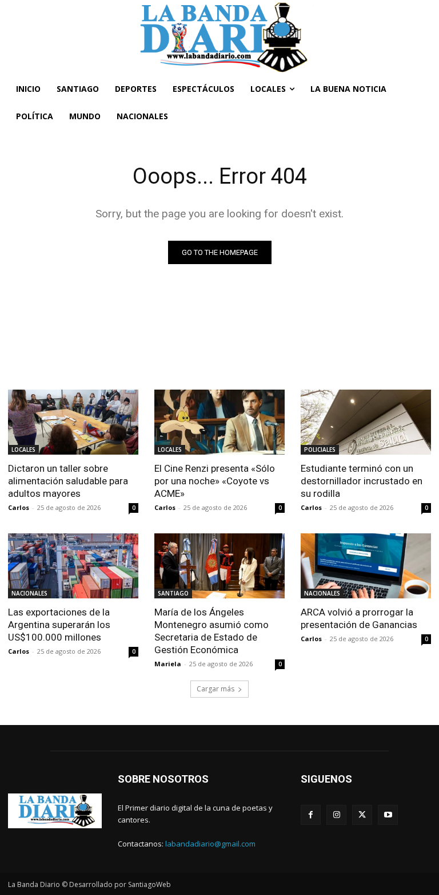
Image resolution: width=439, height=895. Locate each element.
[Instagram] (336, 815)
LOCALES (23, 449)
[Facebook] (311, 815)
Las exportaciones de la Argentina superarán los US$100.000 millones (59, 624)
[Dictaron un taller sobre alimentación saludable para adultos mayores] (73, 422)
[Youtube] (388, 815)
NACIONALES (29, 593)
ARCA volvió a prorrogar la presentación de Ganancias (359, 618)
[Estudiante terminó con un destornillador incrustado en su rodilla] (366, 422)
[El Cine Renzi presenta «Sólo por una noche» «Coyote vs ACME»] (219, 422)
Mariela (167, 663)
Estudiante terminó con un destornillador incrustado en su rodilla (361, 481)
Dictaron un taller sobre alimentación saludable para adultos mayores (68, 481)
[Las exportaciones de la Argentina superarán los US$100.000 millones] (73, 565)
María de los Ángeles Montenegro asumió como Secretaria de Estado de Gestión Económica (211, 630)
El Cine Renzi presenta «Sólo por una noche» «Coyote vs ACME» (214, 481)
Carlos (18, 507)
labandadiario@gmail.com (210, 844)
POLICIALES (320, 449)
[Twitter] (362, 815)
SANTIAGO (173, 593)
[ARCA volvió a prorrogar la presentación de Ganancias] (366, 565)
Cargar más (215, 689)
